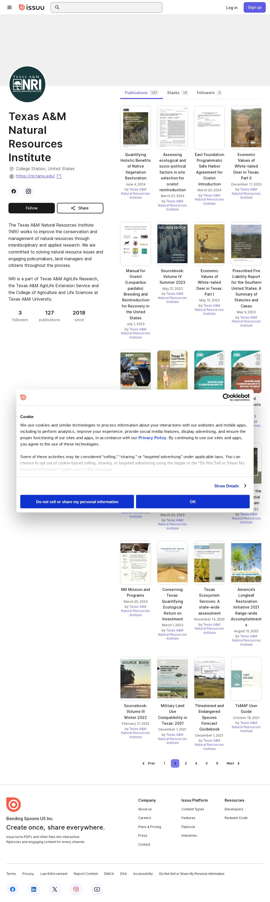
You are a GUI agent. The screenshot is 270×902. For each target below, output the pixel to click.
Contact (144, 844)
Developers (234, 809)
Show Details (226, 485)
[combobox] (111, 7)
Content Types (192, 809)
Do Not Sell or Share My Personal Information (191, 874)
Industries (189, 835)
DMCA (109, 874)
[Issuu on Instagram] (76, 889)
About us (145, 809)
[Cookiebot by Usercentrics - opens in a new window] (227, 397)
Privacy (28, 874)
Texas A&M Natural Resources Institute (135, 193)
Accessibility (143, 874)
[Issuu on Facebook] (12, 889)
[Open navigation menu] (9, 7)
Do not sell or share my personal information (77, 501)
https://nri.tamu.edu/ (39, 176)
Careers (144, 818)
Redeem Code (236, 818)
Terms (11, 874)
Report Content (86, 874)
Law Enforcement (54, 874)
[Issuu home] (31, 7)
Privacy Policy (152, 437)
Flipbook (188, 827)
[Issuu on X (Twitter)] (55, 889)
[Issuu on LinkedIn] (33, 889)
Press (142, 835)
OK (193, 501)
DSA (123, 874)
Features (188, 818)
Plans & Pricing (149, 827)
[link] (232, 7)
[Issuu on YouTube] (97, 889)
